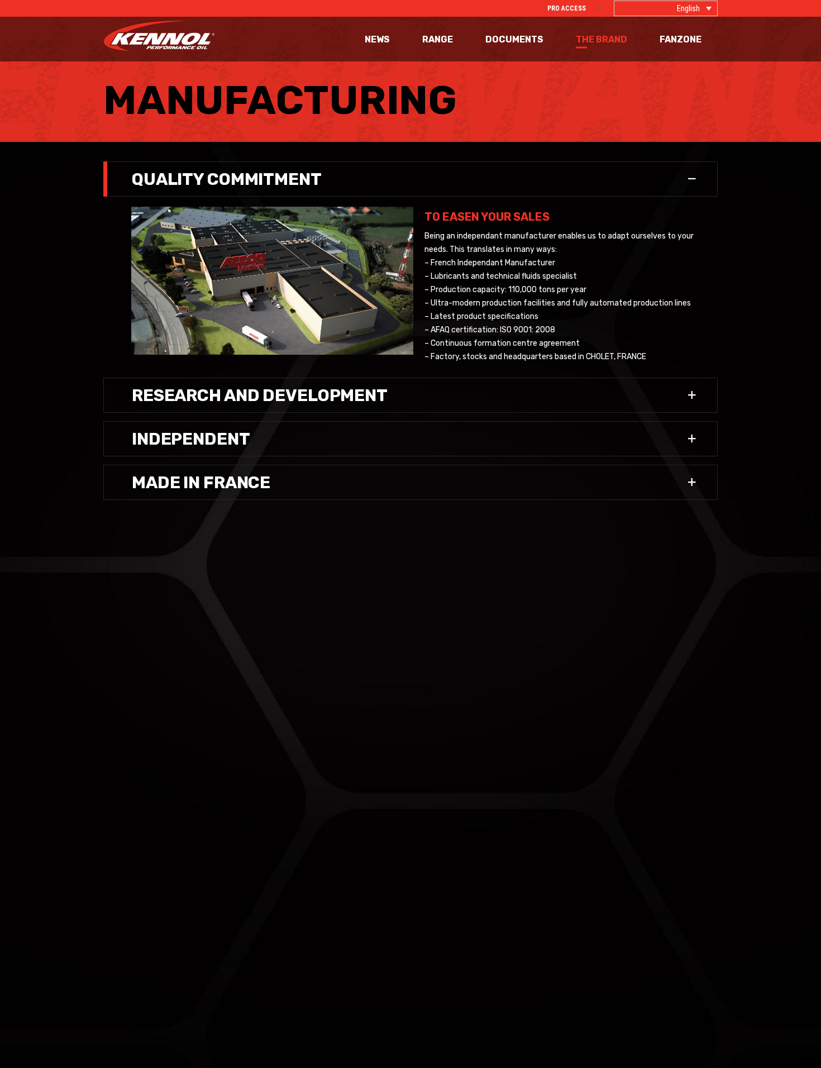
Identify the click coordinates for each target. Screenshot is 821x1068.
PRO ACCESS (566, 8)
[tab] (410, 179)
